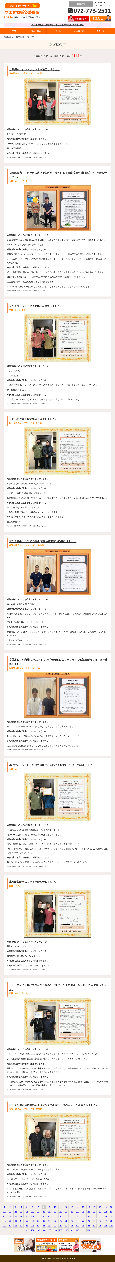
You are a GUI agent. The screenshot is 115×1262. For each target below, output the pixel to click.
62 (10, 1221)
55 (83, 1216)
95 (83, 1225)
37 (94, 1212)
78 (100, 1221)
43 (16, 1216)
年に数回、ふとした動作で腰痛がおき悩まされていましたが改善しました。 (52, 765)
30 (55, 1212)
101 (27, 1230)
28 (44, 1212)
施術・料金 (36, 31)
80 (111, 1221)
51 (61, 1216)
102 (32, 1230)
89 (49, 1225)
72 (66, 1221)
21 (4, 1212)
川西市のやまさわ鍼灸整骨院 (14, 37)
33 (72, 1212)
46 (32, 1216)
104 (43, 1230)
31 (61, 1212)
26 (32, 1212)
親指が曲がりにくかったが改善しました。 (33, 881)
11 (61, 1207)
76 (89, 1221)
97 (94, 1225)
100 (111, 1225)
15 (83, 1207)
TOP (14, 31)
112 (88, 1230)
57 (94, 1216)
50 (55, 1216)
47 (38, 1216)
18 (100, 1207)
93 (72, 1225)
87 (38, 1225)
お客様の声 (79, 31)
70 (55, 1221)
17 (94, 1207)
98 (100, 1225)
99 (105, 1225)
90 (55, 1225)
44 (21, 1216)
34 (77, 1212)
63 (16, 1221)
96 (89, 1225)
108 (66, 1230)
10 (55, 1207)
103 (38, 1230)
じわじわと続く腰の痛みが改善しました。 (33, 419)
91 (61, 1225)
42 (10, 1216)
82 (10, 1225)
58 (100, 1216)
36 (89, 1212)
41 (4, 1216)
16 (89, 1207)
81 (4, 1225)
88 (44, 1225)
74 (77, 1221)
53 (72, 1216)
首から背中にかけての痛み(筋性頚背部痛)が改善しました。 (42, 541)
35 (83, 1212)
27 (38, 1212)
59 (105, 1216)
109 (72, 1230)
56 (89, 1216)
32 (66, 1212)
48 (44, 1216)
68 (44, 1221)
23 (16, 1212)
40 (111, 1212)
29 (49, 1212)
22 (10, 1212)
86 (32, 1225)
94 (77, 1225)
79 (105, 1221)
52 (66, 1216)
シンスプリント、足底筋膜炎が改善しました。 (35, 306)
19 (105, 1207)
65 (27, 1221)
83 (16, 1225)
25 (27, 1212)
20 (111, 1207)
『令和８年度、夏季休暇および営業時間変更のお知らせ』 (57, 25)
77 (94, 1221)
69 (49, 1221)
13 (72, 1207)
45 (27, 1216)
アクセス (101, 31)
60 (111, 1216)
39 (105, 1212)
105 (49, 1230)
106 (55, 1230)
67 (38, 1221)
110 (77, 1230)
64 (21, 1221)
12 (66, 1207)
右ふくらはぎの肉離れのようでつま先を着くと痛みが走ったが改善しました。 (53, 1104)
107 (60, 1230)
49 (49, 1216)
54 (77, 1216)
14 (77, 1207)
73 (72, 1221)
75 (83, 1221)
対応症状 (57, 31)
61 (4, 1221)
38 (100, 1212)
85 (27, 1225)
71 (61, 1221)
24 (21, 1212)
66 (32, 1221)
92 (66, 1225)
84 (21, 1225)
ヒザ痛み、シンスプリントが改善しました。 (34, 69)
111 (83, 1230)
